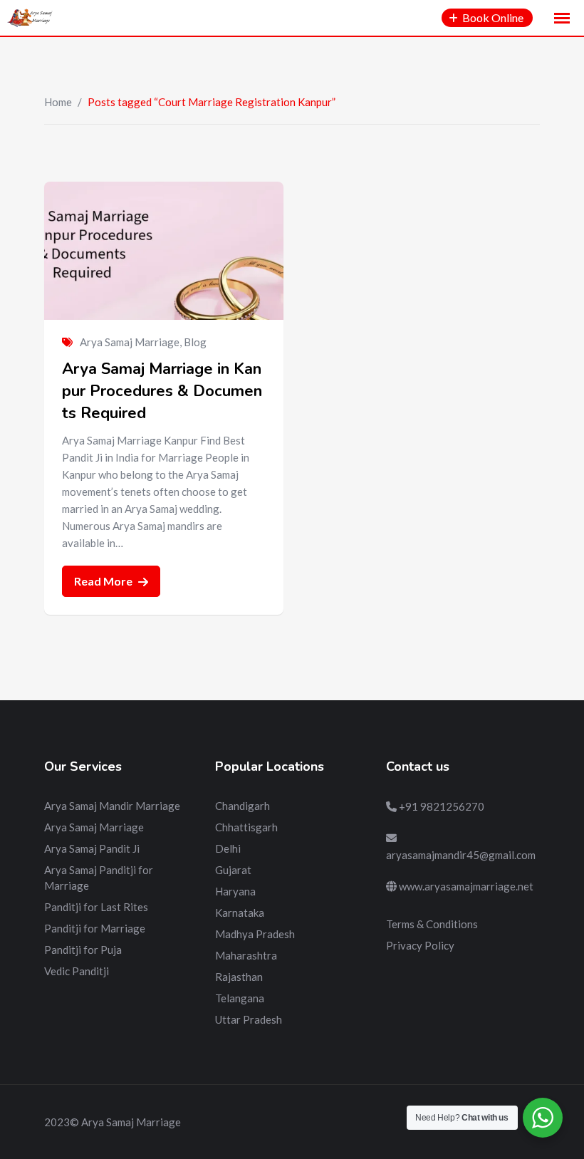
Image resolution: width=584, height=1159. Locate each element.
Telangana (239, 998)
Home (58, 101)
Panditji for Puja (83, 949)
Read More (104, 581)
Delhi (228, 848)
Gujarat (233, 869)
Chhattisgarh (246, 827)
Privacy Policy (420, 945)
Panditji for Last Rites (96, 906)
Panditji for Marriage (94, 928)
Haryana (235, 891)
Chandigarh (242, 805)
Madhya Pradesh (255, 933)
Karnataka (239, 912)
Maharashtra (246, 955)
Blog (195, 342)
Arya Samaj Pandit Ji (92, 848)
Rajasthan (239, 976)
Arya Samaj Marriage (129, 342)
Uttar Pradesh (248, 1019)
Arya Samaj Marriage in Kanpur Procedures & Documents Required (162, 391)
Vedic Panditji (76, 971)
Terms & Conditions (432, 924)
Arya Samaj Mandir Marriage (112, 805)
